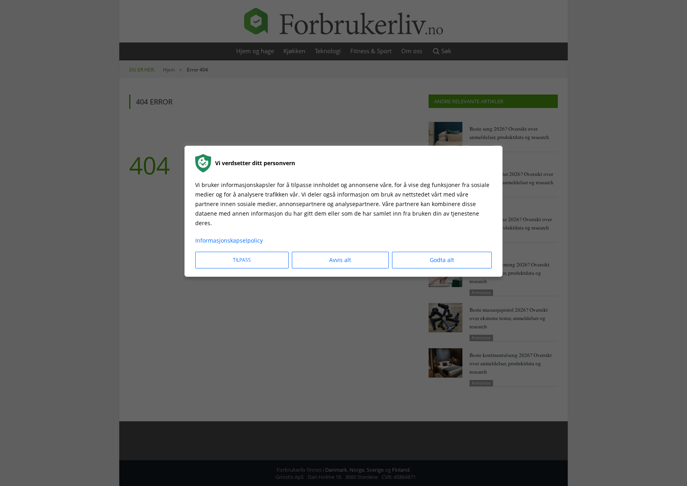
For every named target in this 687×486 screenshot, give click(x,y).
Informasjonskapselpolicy (229, 240)
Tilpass (242, 259)
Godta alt (442, 260)
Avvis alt (340, 260)
